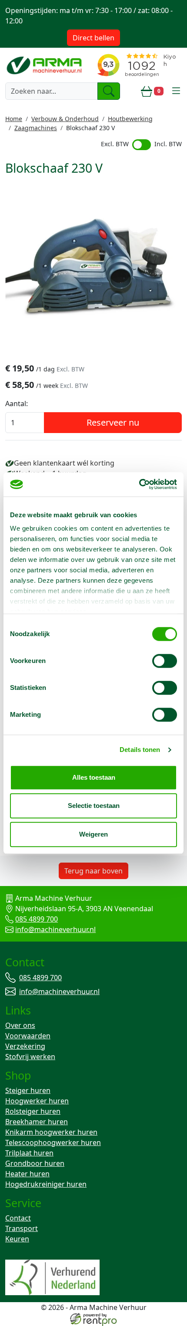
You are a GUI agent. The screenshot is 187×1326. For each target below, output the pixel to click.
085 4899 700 (36, 919)
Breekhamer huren (36, 1121)
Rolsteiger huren (32, 1111)
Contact (18, 1218)
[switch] (164, 661)
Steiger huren (27, 1090)
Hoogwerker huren (37, 1101)
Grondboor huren (34, 1163)
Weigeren (93, 834)
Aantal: (16, 403)
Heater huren (27, 1173)
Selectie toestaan (94, 805)
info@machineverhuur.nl (55, 929)
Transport (21, 1228)
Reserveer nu (113, 422)
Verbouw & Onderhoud (65, 119)
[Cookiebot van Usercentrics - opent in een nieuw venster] (139, 484)
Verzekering (25, 1046)
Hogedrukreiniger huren (46, 1184)
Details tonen (140, 749)
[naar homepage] (45, 65)
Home (13, 119)
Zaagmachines (35, 128)
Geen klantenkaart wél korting (64, 463)
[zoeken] (108, 91)
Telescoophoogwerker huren (53, 1142)
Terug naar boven (93, 871)
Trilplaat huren (29, 1153)
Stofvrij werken (30, 1056)
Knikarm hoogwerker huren (51, 1132)
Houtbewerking (130, 119)
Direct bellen (93, 38)
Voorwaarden (27, 1035)
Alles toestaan (93, 777)
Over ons (20, 1025)
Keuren (17, 1239)
